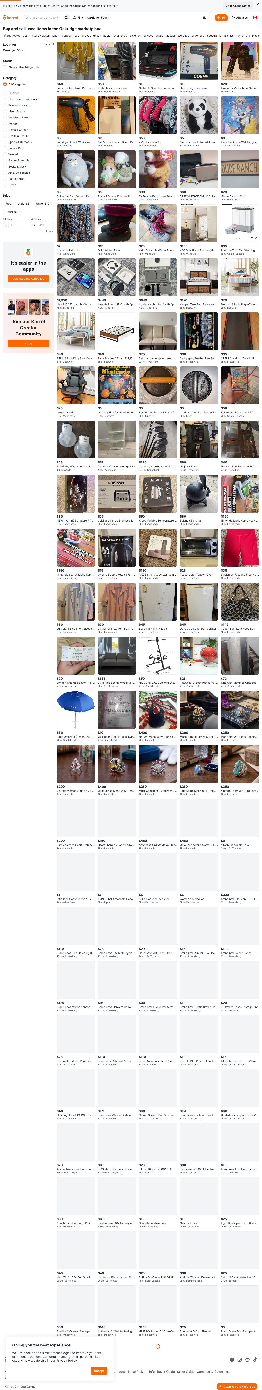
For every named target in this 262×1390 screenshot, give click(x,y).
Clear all (49, 44)
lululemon (135, 35)
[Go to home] (10, 18)
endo (194, 35)
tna (248, 35)
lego (76, 35)
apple (106, 35)
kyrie (240, 35)
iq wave (148, 35)
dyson (97, 35)
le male (223, 35)
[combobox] (43, 17)
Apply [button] (49, 231)
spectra (212, 35)
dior (202, 35)
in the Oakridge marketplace (74, 28)
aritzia (159, 35)
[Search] (66, 17)
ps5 (25, 35)
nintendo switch (40, 35)
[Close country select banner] (257, 4)
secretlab (183, 35)
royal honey (120, 35)
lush (232, 35)
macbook (66, 35)
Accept (99, 1371)
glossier (170, 35)
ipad (55, 35)
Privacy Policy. (66, 1360)
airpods (86, 35)
